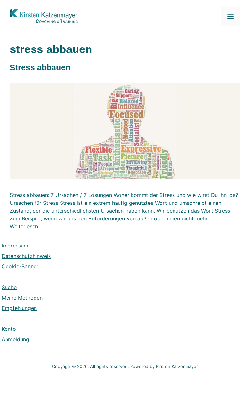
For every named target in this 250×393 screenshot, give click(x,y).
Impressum (15, 245)
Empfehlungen (19, 308)
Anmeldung (15, 339)
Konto (9, 329)
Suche (9, 287)
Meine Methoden (22, 297)
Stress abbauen (40, 67)
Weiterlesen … (27, 226)
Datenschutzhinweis (26, 256)
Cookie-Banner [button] (20, 266)
